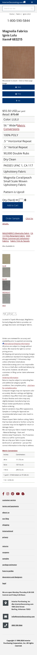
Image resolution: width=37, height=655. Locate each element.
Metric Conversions (14, 127)
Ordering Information (10, 378)
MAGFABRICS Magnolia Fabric (16, 233)
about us (5, 512)
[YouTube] (18, 494)
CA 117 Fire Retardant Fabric (17, 234)
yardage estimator (9, 565)
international (7, 531)
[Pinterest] (12, 494)
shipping (5, 525)
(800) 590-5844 (17, 625)
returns (5, 546)
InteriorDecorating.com (12, 2)
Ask (19, 101)
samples (5, 559)
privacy (5, 537)
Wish (19, 87)
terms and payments (10, 506)
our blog (5, 519)
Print (19, 94)
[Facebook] (3, 494)
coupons (5, 552)
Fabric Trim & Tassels (20, 241)
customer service (9, 500)
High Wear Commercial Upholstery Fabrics (16, 238)
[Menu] (32, 2)
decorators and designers (12, 577)
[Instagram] (7, 494)
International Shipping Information (17, 344)
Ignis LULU (27, 14)
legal (4, 583)
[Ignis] (18, 62)
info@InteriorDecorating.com (23, 617)
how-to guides (8, 571)
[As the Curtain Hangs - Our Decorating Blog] (23, 494)
